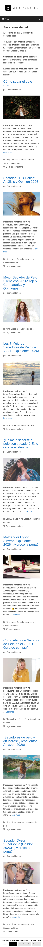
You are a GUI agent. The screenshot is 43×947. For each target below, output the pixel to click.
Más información (24, 944)
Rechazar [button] (36, 944)
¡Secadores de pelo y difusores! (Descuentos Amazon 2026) (20, 740)
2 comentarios (12, 931)
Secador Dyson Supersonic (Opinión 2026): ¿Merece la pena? (18, 846)
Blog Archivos (12, 160)
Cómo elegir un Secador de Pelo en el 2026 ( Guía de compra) (21, 643)
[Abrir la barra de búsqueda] (39, 19)
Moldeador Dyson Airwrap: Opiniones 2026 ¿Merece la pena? (21, 540)
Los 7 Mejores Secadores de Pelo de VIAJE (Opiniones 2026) (21, 347)
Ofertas (20, 822)
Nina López (11, 259)
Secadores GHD (10, 263)
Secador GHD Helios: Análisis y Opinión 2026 (20, 179)
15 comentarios (13, 629)
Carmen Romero (26, 160)
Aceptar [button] (12, 944)
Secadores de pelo (11, 163)
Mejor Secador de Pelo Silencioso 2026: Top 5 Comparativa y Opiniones (20, 283)
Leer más (7, 152)
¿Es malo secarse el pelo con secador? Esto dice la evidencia (20, 443)
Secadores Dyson (11, 626)
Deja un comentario (14, 167)
